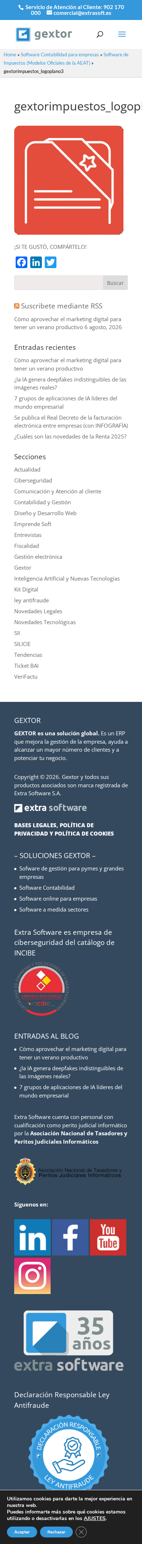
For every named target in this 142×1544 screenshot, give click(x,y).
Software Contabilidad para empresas (60, 54)
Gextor (22, 567)
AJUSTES (95, 1518)
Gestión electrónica (38, 556)
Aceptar (22, 1532)
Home (10, 54)
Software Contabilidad (47, 887)
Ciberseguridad (33, 480)
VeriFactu (26, 676)
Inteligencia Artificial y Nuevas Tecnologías (67, 578)
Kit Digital (26, 589)
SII (17, 632)
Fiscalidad (26, 545)
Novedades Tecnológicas (45, 622)
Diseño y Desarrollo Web (45, 513)
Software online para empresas (58, 898)
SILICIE (22, 643)
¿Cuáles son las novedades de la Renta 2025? (70, 436)
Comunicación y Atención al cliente (57, 491)
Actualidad (27, 469)
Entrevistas (28, 534)
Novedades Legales (38, 611)
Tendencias (28, 654)
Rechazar (56, 1532)
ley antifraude (31, 600)
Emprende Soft (32, 524)
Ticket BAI (26, 665)
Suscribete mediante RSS (61, 306)
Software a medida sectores (53, 909)
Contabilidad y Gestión (42, 502)
